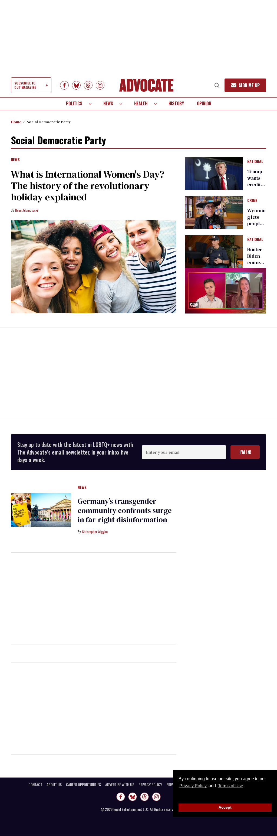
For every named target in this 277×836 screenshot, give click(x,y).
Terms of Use (230, 785)
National (255, 161)
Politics (74, 103)
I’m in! (245, 452)
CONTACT (35, 784)
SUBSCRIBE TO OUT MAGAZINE (25, 85)
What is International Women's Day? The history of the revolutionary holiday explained (87, 186)
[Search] (217, 85)
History (176, 103)
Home (16, 122)
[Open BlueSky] (76, 85)
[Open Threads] (88, 85)
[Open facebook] (64, 85)
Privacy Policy (193, 785)
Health (140, 103)
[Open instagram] (100, 85)
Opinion (204, 103)
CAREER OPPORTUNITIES (83, 784)
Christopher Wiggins (95, 531)
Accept (225, 807)
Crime (252, 200)
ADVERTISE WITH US (119, 784)
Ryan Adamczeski (26, 210)
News (108, 103)
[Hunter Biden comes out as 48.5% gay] (214, 251)
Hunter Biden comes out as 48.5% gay (254, 265)
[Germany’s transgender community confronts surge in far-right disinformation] (41, 509)
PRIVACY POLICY (150, 784)
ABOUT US (54, 784)
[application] (225, 291)
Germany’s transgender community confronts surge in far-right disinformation (125, 510)
